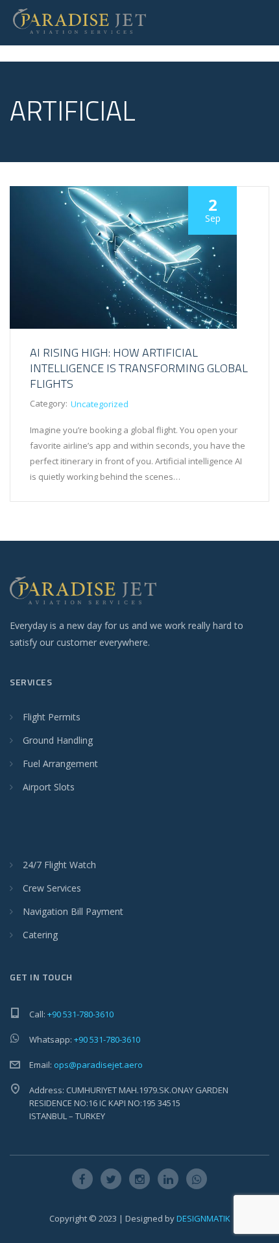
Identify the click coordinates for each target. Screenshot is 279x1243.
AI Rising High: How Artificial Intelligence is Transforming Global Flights (139, 368)
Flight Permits (51, 717)
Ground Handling (58, 740)
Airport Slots (49, 787)
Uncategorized (99, 404)
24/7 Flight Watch (59, 864)
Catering (40, 935)
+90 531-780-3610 (80, 1014)
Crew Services (52, 888)
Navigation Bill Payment (73, 911)
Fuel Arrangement (60, 763)
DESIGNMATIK (203, 1218)
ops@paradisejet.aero (98, 1065)
